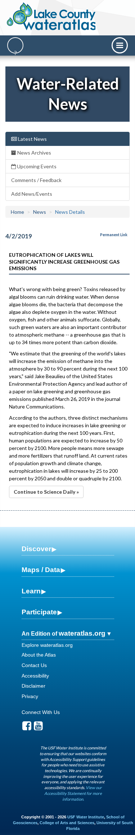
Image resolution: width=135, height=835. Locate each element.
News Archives (33, 153)
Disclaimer (33, 686)
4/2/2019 (18, 236)
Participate (39, 612)
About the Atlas (39, 655)
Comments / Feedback (36, 180)
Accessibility (35, 676)
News (39, 212)
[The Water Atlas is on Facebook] (27, 728)
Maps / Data (41, 570)
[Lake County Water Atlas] (51, 16)
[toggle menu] (120, 45)
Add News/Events (31, 194)
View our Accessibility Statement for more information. (73, 793)
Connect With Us (41, 712)
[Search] (15, 45)
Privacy (30, 696)
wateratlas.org (82, 633)
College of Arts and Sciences (67, 823)
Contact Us (34, 665)
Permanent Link (113, 235)
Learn (31, 591)
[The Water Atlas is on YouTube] (38, 728)
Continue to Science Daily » (46, 492)
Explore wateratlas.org (47, 645)
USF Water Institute (85, 817)
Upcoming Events (36, 166)
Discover (36, 549)
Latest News (32, 139)
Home (17, 212)
